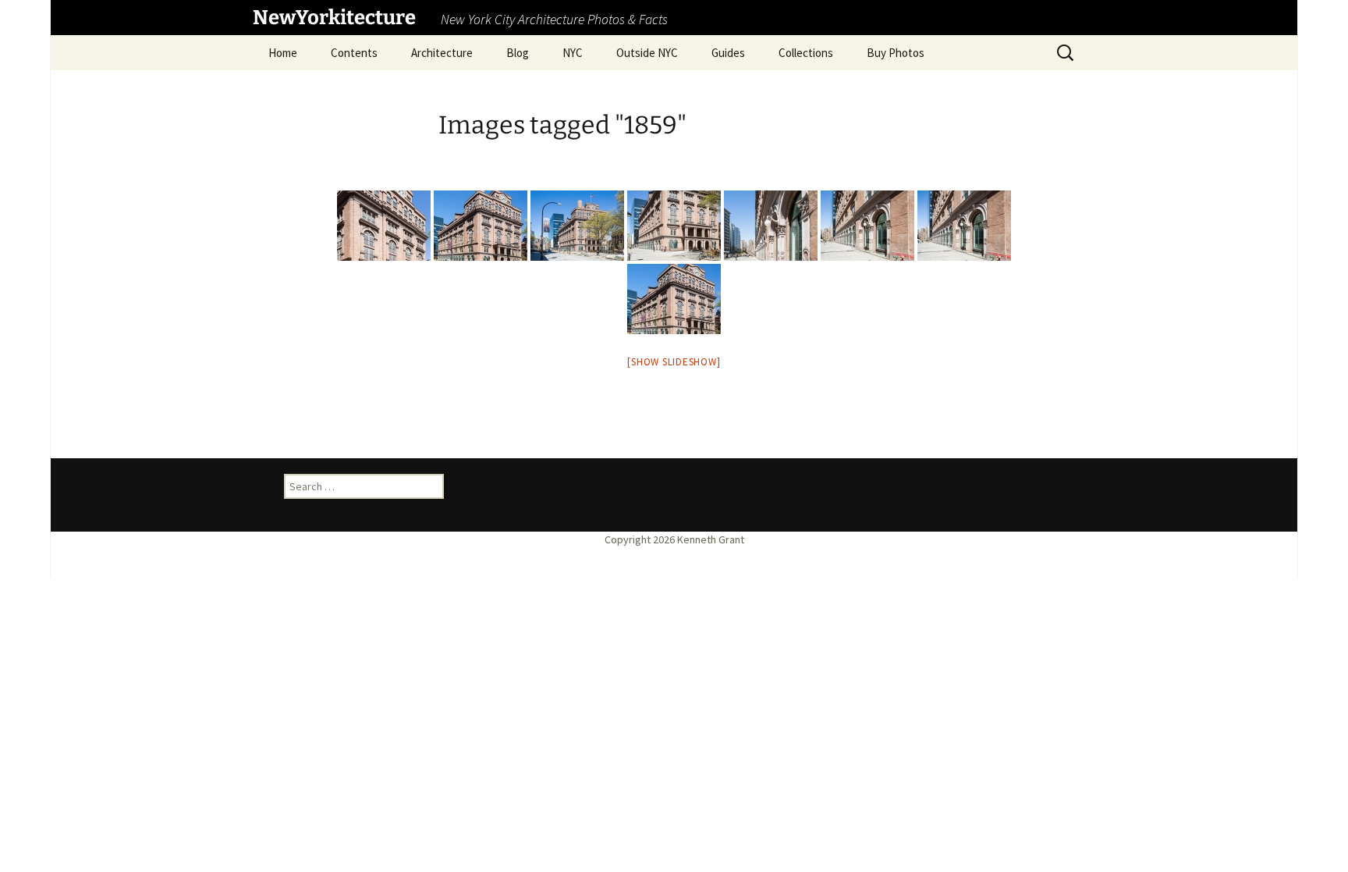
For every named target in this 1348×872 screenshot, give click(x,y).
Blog (517, 52)
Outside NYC (647, 52)
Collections (806, 52)
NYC (572, 52)
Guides (728, 52)
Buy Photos (895, 52)
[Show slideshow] (673, 361)
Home (282, 52)
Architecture (442, 52)
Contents (354, 52)
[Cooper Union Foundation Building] (674, 299)
